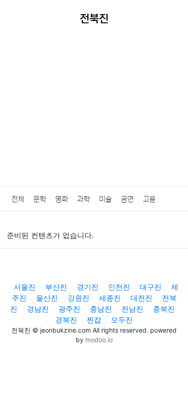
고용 (149, 199)
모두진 (122, 319)
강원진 (78, 297)
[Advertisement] (94, 112)
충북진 (164, 308)
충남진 (101, 308)
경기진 (88, 286)
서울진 (25, 286)
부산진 (56, 286)
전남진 (132, 308)
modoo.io (99, 340)
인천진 (119, 286)
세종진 (110, 297)
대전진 (141, 297)
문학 (39, 199)
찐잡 (94, 319)
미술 (105, 199)
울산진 (47, 297)
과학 (83, 199)
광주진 (69, 308)
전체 (17, 199)
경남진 (38, 308)
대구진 (151, 286)
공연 (127, 199)
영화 (61, 199)
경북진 (66, 319)
